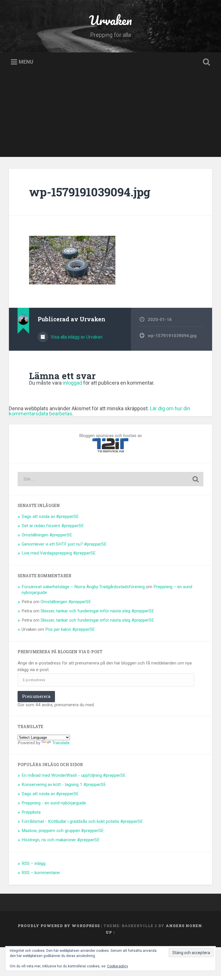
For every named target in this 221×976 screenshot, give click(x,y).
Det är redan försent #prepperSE (53, 525)
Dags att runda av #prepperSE (50, 516)
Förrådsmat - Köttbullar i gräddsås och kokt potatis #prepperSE (82, 821)
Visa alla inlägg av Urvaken (75, 337)
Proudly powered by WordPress (59, 925)
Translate (61, 742)
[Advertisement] (110, 116)
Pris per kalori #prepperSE (70, 629)
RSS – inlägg (33, 863)
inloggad (72, 383)
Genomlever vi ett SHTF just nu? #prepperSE (64, 544)
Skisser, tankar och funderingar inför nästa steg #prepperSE (97, 611)
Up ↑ (110, 932)
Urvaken (110, 20)
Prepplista (31, 812)
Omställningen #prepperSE (47, 535)
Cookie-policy (117, 966)
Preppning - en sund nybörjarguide (54, 803)
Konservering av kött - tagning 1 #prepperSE (64, 784)
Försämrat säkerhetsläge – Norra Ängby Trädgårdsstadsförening (83, 586)
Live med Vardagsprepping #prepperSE (59, 553)
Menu (26, 62)
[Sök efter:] (111, 479)
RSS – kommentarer (41, 872)
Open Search (205, 62)
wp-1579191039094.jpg (89, 192)
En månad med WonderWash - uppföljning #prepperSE (73, 775)
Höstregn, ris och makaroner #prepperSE (61, 839)
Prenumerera (36, 696)
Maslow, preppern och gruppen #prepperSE (63, 830)
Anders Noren (184, 925)
